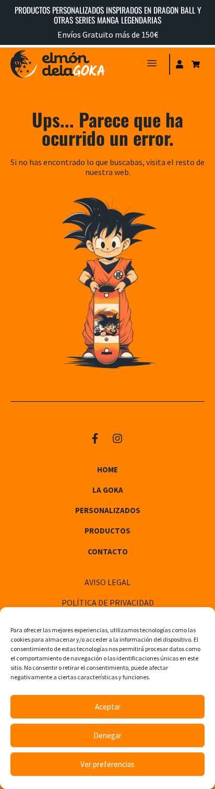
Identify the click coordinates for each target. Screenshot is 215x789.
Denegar (107, 735)
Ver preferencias (107, 764)
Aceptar (108, 707)
